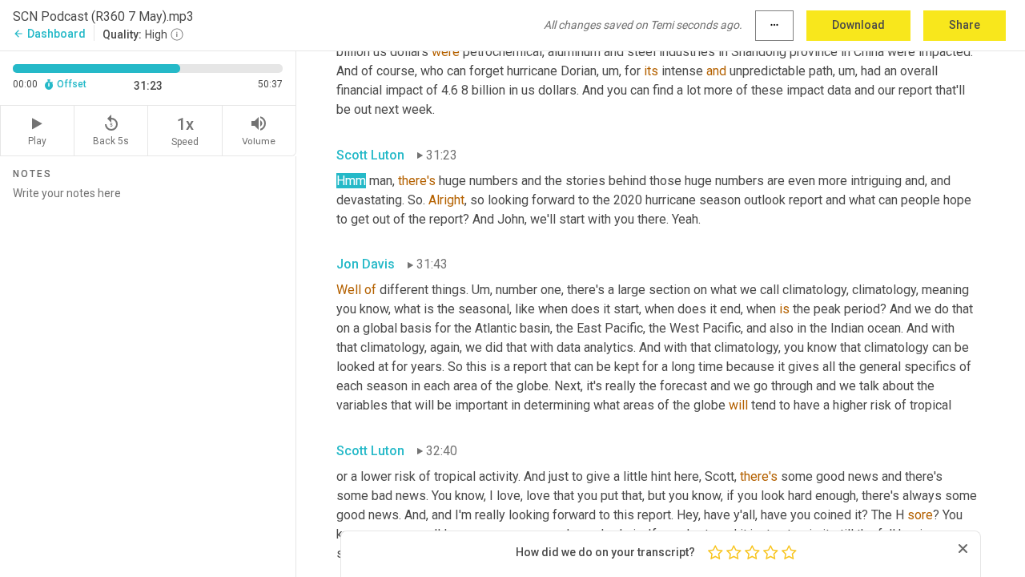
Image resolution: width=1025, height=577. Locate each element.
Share (964, 24)
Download (858, 24)
